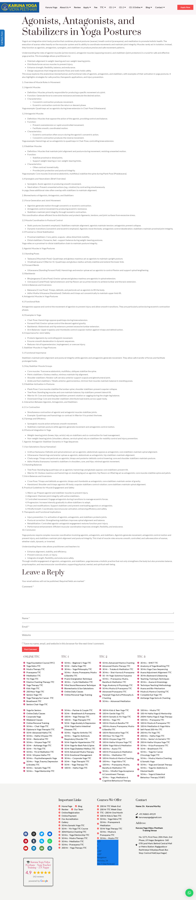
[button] (189, 893)
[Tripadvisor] (41, 848)
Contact (159, 7)
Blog (148, 7)
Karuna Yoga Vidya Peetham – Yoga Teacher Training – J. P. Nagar (38, 865)
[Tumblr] (33, 841)
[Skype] (41, 841)
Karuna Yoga (51, 7)
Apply (86, 7)
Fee (95, 7)
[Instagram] (33, 834)
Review (77, 7)
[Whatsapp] (49, 841)
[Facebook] (25, 834)
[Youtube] (25, 848)
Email (25, 626)
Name (26, 618)
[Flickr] (49, 834)
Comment (28, 586)
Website (26, 635)
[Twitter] (41, 834)
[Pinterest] (25, 841)
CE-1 (111, 7)
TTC (102, 7)
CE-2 (121, 7)
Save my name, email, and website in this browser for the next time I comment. (64, 643)
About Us (64, 7)
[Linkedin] (33, 848)
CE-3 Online (134, 7)
